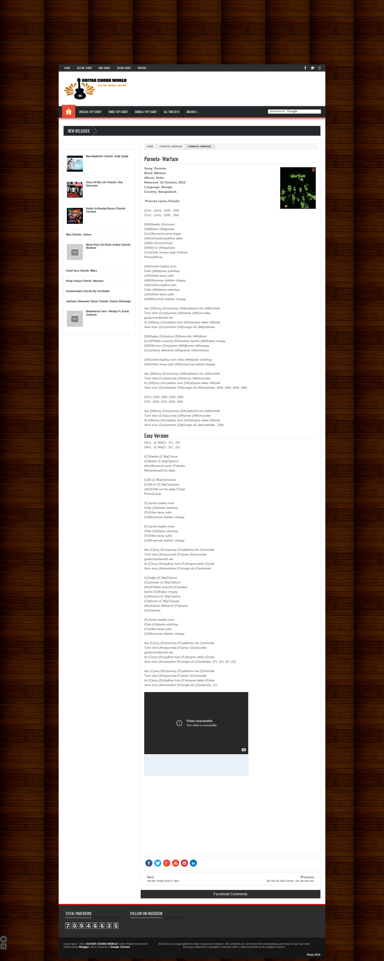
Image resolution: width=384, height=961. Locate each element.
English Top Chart (90, 111)
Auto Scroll (3, 939)
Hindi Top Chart (118, 111)
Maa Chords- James (79, 234)
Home (67, 68)
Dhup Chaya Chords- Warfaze (85, 281)
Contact (142, 68)
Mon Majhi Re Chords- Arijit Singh (107, 156)
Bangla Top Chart (146, 111)
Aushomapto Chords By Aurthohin (88, 291)
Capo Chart (104, 68)
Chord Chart (124, 68)
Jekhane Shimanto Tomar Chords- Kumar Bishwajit (98, 301)
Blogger (84, 947)
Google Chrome (120, 947)
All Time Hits (172, 111)
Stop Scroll (3, 946)
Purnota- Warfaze (171, 146)
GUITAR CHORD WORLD (102, 943)
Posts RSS (313, 954)
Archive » (192, 111)
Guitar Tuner (84, 68)
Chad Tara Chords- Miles (81, 270)
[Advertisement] (133, 31)
